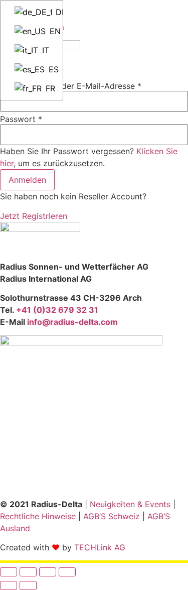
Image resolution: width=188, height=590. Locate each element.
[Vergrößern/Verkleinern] (8, 571)
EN (51, 31)
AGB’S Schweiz (111, 516)
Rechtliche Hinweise (38, 516)
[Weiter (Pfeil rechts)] (28, 585)
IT (44, 50)
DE (54, 12)
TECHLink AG (99, 547)
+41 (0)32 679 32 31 (57, 310)
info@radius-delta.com (72, 322)
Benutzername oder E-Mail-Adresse (70, 86)
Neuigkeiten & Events (130, 504)
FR (49, 88)
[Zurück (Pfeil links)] (8, 585)
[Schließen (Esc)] (67, 571)
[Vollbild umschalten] (28, 571)
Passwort (21, 119)
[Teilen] (47, 571)
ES (51, 69)
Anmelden (27, 180)
